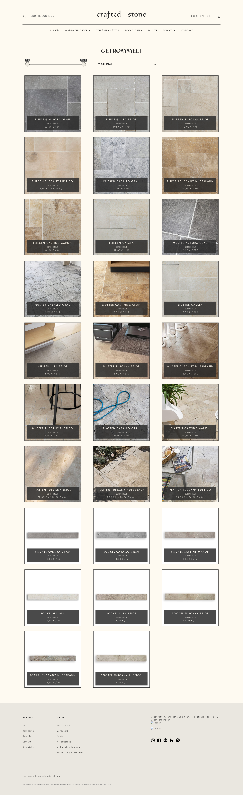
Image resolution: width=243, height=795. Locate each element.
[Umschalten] (155, 64)
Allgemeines (64, 742)
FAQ (24, 725)
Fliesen (54, 30)
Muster (152, 30)
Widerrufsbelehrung (68, 747)
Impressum (28, 776)
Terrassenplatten (107, 30)
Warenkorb (62, 731)
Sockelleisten (134, 30)
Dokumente (28, 731)
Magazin (26, 736)
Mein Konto (63, 725)
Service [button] (167, 30)
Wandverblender (76, 30)
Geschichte (28, 747)
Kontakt (187, 30)
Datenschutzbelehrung (47, 776)
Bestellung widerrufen (70, 752)
